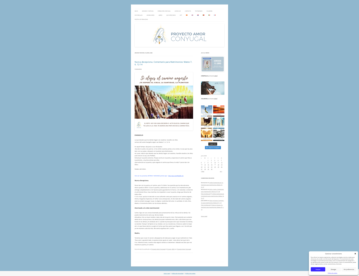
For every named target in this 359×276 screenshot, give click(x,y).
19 (221, 165)
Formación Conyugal (164, 11)
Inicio (136, 11)
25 (218, 167)
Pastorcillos (138, 15)
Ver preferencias (349, 269)
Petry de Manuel (205, 194)
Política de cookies (332, 273)
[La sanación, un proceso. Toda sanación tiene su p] (206, 111)
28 (205, 169)
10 (215, 162)
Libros (160, 15)
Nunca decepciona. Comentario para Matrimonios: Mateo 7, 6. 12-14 (163, 63)
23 (211, 167)
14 (205, 165)
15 (208, 165)
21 (205, 167)
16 (211, 165)
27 (201, 169)
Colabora (209, 11)
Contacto (188, 11)
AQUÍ (215, 76)
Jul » (221, 171)
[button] (355, 254)
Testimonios (198, 11)
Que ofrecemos (171, 15)
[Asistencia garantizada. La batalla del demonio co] (218, 135)
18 (218, 165)
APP (181, 15)
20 (201, 167)
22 (208, 167)
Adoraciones (150, 15)
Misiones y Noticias (148, 11)
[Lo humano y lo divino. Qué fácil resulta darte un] (206, 135)
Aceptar (318, 269)
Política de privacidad (141, 19)
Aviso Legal (204, 216)
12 (221, 162)
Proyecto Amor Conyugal (158, 249)
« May (202, 171)
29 (208, 169)
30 (211, 169)
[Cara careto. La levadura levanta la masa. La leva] (218, 111)
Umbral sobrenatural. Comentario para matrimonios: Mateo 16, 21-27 (212, 185)
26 (221, 167)
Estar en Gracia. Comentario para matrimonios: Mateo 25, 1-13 (212, 207)
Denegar (333, 269)
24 (215, 167)
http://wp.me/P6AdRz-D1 (176, 176)
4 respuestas (138, 69)
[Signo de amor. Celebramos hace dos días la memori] (206, 123)
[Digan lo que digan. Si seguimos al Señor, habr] (218, 123)
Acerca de (178, 11)
